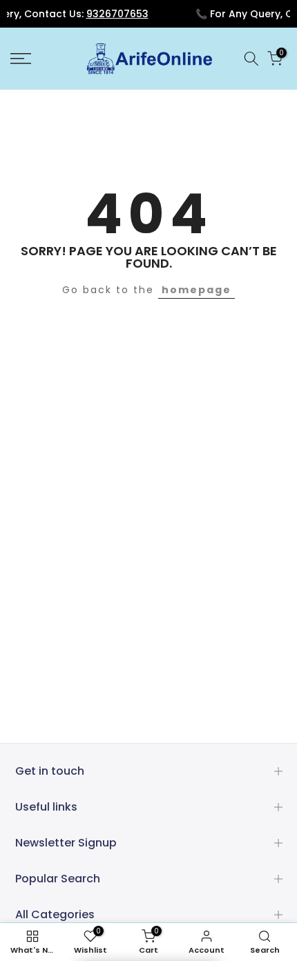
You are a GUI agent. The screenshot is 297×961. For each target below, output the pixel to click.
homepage (196, 290)
